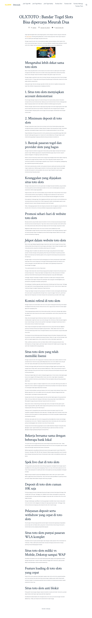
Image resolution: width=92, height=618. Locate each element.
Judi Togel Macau (37, 3)
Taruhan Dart (58, 3)
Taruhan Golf (67, 3)
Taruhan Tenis (79, 6)
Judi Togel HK (26, 3)
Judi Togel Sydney (48, 3)
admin (34, 27)
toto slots (28, 36)
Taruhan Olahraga (78, 3)
